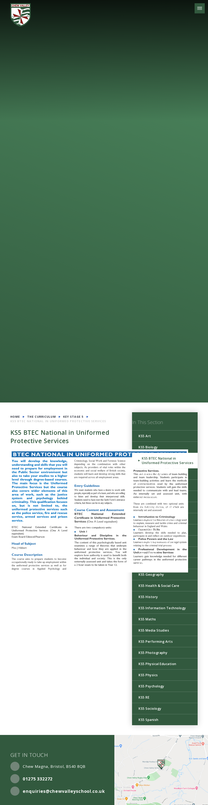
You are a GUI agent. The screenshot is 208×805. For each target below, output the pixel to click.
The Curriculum (41, 417)
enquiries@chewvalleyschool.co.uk (64, 791)
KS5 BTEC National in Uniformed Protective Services (58, 421)
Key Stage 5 (73, 417)
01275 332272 (38, 779)
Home (15, 417)
